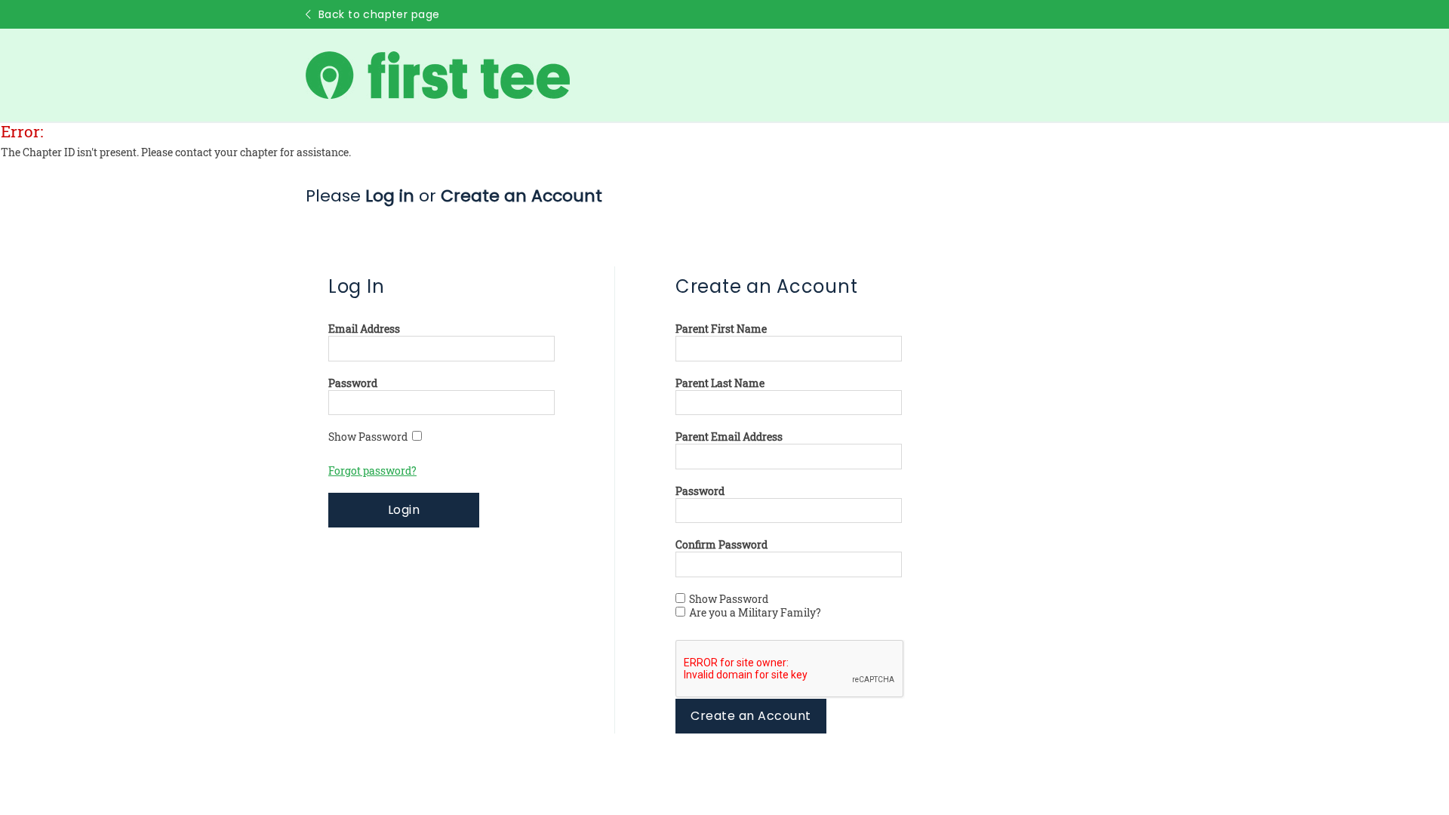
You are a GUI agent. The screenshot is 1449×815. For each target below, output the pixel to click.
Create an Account (751, 715)
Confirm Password (721, 545)
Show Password (370, 437)
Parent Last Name (719, 383)
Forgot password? (372, 471)
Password (352, 383)
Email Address (364, 329)
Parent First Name (721, 329)
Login (404, 509)
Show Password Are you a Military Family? (755, 606)
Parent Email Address (729, 437)
